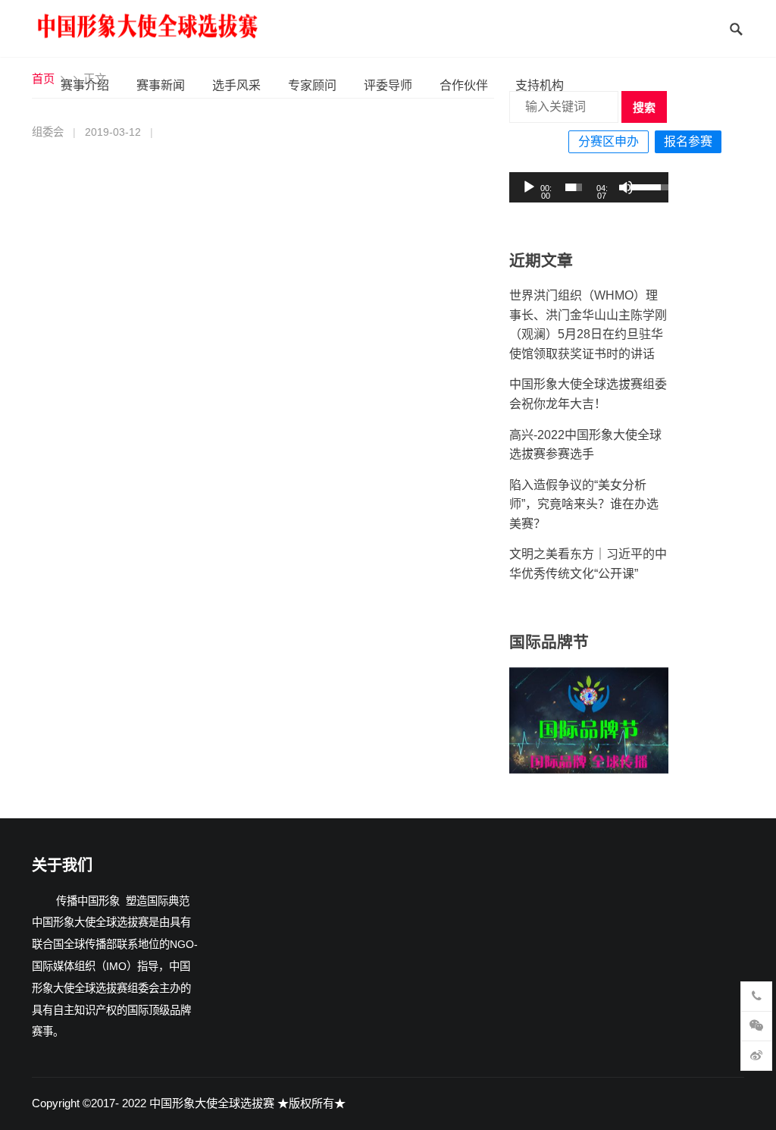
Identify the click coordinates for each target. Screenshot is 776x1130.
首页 (43, 78)
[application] (588, 187)
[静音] (626, 187)
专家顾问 (312, 85)
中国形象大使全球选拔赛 (211, 1103)
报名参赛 (688, 141)
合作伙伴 (464, 85)
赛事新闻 (160, 85)
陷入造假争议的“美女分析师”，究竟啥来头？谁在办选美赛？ (584, 504)
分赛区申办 (608, 141)
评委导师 (388, 85)
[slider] (574, 187)
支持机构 (539, 85)
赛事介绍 (85, 85)
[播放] (529, 187)
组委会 (48, 132)
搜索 (644, 107)
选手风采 (236, 85)
